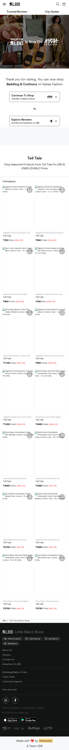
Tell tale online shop (19, 620)
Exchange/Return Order (14, 672)
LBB (4, 620)
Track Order (8, 676)
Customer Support (12, 681)
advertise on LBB (11, 664)
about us (7, 650)
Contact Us (8, 659)
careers (6, 654)
